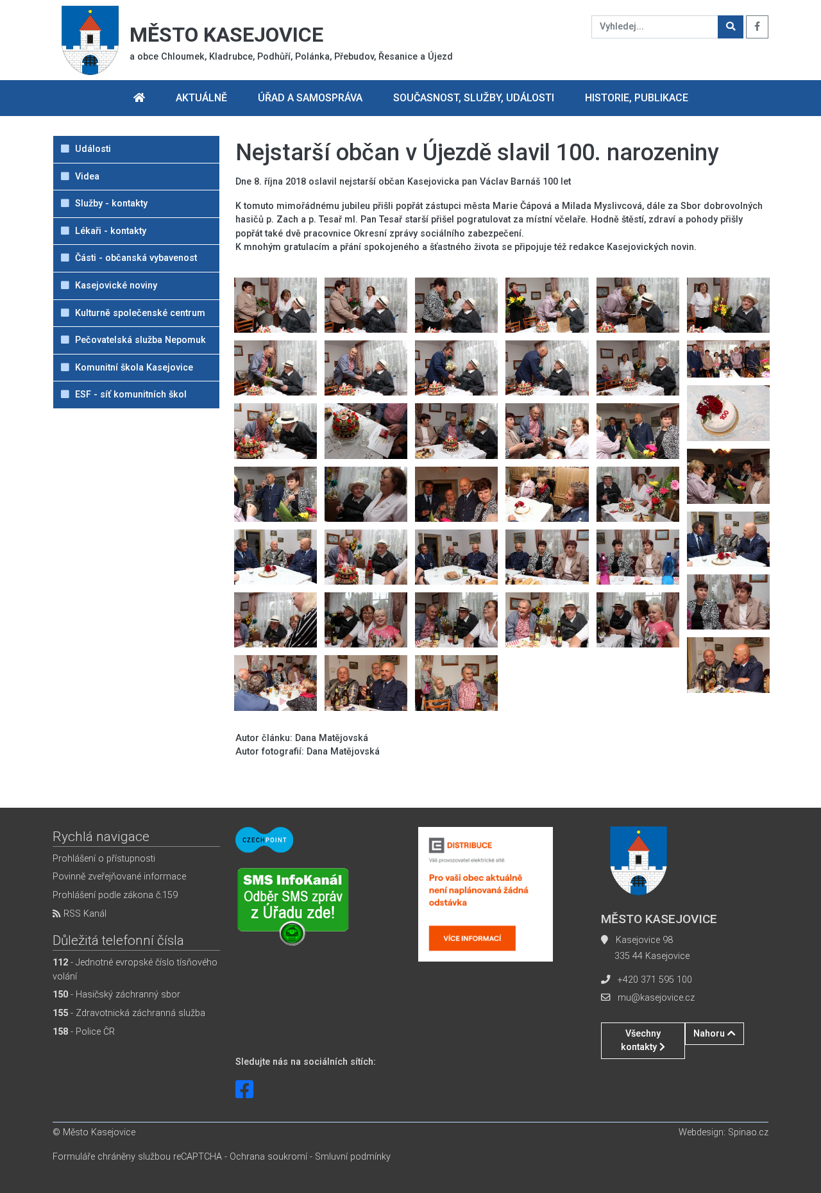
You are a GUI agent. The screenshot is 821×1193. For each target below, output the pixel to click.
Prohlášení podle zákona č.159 (115, 895)
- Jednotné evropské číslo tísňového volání (135, 969)
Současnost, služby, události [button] (473, 98)
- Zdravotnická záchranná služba (129, 1013)
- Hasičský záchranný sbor (116, 994)
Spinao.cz (748, 1132)
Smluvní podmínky (353, 1156)
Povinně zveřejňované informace (119, 876)
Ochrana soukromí (268, 1156)
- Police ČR (84, 1031)
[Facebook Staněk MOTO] (244, 1090)
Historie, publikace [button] (636, 98)
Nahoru (710, 1033)
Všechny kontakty (641, 1040)
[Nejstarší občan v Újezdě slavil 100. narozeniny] (275, 304)
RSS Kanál (83, 913)
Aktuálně (201, 98)
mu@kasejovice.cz (656, 997)
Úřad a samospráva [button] (310, 98)
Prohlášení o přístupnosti (104, 858)
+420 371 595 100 (655, 979)
